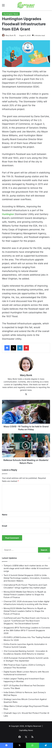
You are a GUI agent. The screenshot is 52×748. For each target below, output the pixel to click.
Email (4, 526)
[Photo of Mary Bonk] (3, 35)
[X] (13, 348)
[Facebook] (7, 348)
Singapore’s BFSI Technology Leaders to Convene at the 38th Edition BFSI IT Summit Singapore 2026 (27, 630)
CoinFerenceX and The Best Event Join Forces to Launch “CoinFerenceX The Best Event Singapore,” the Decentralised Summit (26, 621)
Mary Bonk (9, 35)
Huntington (8, 214)
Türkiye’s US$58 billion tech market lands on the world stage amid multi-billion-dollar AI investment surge (27, 568)
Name (4, 514)
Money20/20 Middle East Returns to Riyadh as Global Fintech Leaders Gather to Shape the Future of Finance (25, 595)
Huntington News (10, 14)
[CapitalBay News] (26, 5)
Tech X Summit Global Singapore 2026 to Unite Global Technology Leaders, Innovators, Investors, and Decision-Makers (27, 578)
